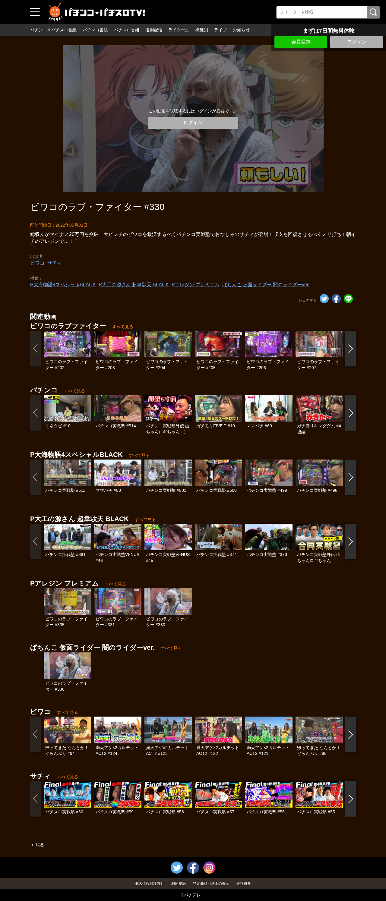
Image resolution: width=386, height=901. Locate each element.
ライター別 (178, 29)
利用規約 (178, 883)
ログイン (356, 41)
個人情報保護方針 (149, 883)
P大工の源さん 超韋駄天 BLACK (134, 284)
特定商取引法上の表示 (211, 883)
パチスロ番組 (126, 29)
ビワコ (37, 262)
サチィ (54, 262)
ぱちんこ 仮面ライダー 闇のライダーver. (265, 284)
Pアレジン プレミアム (196, 284)
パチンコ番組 (95, 29)
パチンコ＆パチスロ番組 (53, 29)
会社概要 (243, 883)
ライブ (220, 29)
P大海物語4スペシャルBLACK (63, 284)
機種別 (201, 29)
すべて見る (122, 326)
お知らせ (241, 29)
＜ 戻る (37, 844)
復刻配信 (153, 29)
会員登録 (301, 41)
